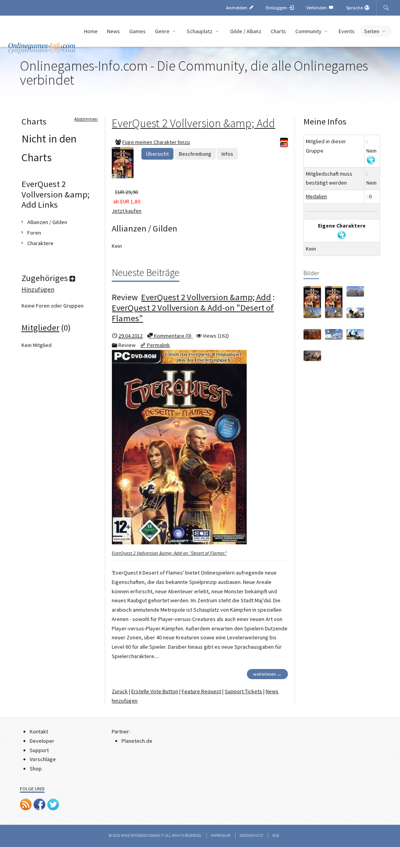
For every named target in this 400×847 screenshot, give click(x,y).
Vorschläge (43, 759)
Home (91, 31)
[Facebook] (39, 804)
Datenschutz (251, 835)
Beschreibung (195, 153)
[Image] (312, 298)
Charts (278, 31)
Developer (42, 740)
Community (309, 31)
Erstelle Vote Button (154, 691)
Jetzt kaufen (126, 210)
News (113, 31)
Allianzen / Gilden (47, 222)
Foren (34, 232)
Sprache (355, 8)
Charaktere (40, 243)
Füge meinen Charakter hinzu (156, 142)
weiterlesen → (267, 674)
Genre (163, 31)
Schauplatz (200, 31)
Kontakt (39, 731)
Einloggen (277, 8)
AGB (275, 835)
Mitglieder (40, 327)
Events (347, 31)
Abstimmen (86, 119)
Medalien (316, 196)
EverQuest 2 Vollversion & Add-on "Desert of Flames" (193, 313)
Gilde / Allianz (245, 31)
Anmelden (237, 8)
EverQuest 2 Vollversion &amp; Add (193, 123)
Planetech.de (136, 740)
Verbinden (317, 8)
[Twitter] (53, 804)
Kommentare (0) (173, 335)
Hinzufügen (37, 289)
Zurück (120, 691)
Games (137, 31)
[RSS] (26, 804)
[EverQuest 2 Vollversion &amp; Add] (126, 162)
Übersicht (157, 153)
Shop (36, 768)
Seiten (372, 31)
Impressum (220, 835)
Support (39, 750)
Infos (227, 153)
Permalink (158, 345)
